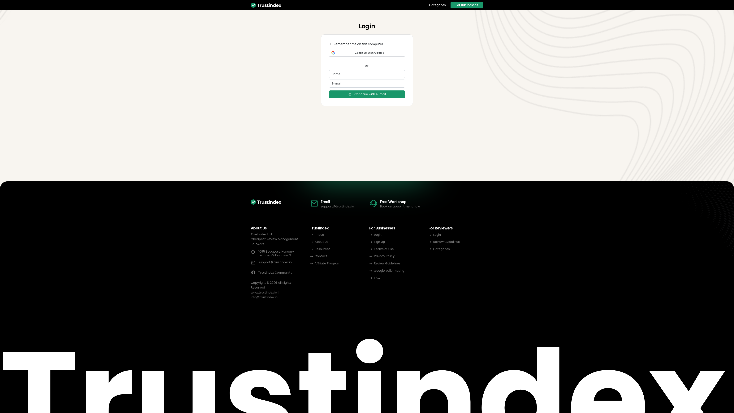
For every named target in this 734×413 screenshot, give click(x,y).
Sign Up (379, 242)
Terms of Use (384, 249)
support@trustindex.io (337, 206)
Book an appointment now (400, 206)
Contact (321, 256)
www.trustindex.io (264, 292)
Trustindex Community (275, 272)
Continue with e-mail (370, 94)
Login (378, 235)
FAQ (377, 278)
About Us (321, 242)
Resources (322, 249)
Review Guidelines (387, 263)
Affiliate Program (327, 263)
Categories (437, 5)
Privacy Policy (384, 256)
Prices (319, 235)
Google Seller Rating (389, 270)
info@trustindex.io (264, 297)
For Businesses (467, 5)
